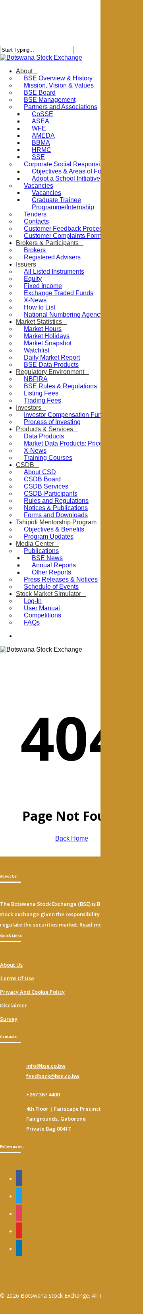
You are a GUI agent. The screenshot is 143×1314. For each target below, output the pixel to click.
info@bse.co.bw (46, 1065)
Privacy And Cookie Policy (32, 991)
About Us (11, 964)
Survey (8, 1018)
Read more (93, 924)
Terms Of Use (17, 978)
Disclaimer (13, 1005)
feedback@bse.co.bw (52, 1076)
